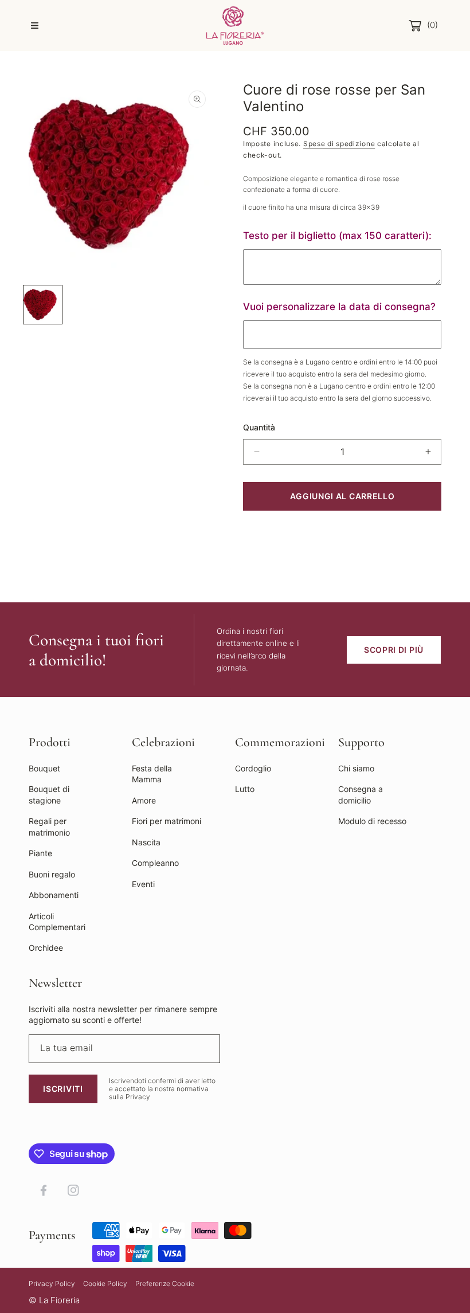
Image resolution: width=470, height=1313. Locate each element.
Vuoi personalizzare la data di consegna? (339, 306)
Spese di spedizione (339, 143)
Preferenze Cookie (164, 1283)
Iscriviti (63, 1088)
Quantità (259, 427)
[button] (34, 25)
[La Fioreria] (235, 25)
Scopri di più (394, 649)
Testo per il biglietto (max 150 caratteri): (337, 235)
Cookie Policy (105, 1283)
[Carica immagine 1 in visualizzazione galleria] (42, 304)
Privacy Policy (52, 1283)
